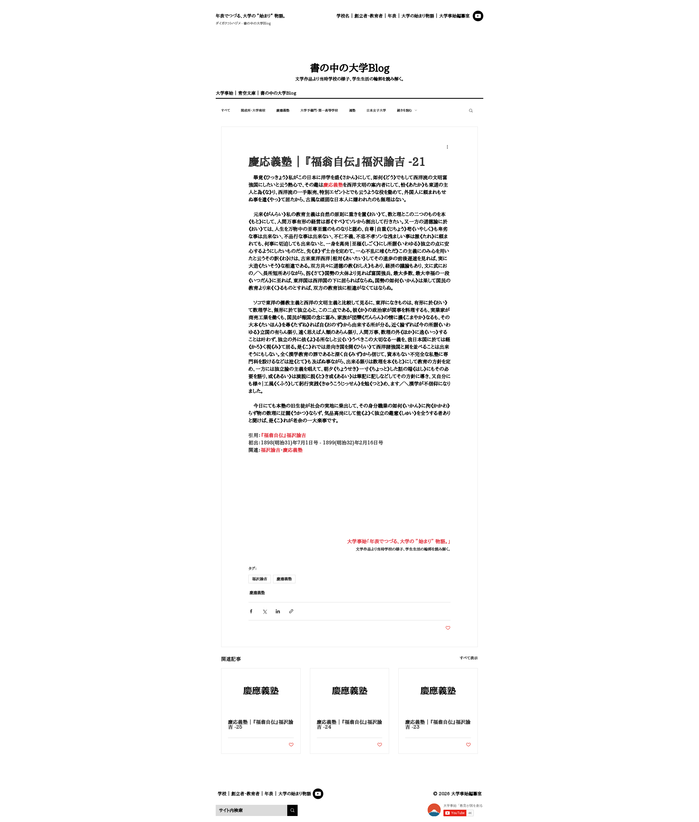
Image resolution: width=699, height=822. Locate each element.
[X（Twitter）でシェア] (264, 611)
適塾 (352, 110)
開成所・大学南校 (253, 110)
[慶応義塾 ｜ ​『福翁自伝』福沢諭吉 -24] (349, 690)
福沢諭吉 (259, 579)
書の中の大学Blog (257, 23)
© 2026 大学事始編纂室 (457, 793)
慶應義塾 (282, 110)
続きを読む (404, 110)
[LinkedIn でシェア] (277, 611)
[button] (470, 110)
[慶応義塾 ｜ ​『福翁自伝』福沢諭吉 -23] (438, 690)
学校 (222, 793)
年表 (392, 16)
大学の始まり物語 (417, 16)
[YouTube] (478, 16)
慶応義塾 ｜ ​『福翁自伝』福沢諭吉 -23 (437, 724)
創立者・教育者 (368, 16)
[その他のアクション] (447, 146)
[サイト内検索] (292, 810)
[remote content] (349, 495)
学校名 (343, 16)
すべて (225, 110)
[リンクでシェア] (291, 611)
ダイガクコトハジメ (228, 23)
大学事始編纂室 (454, 16)
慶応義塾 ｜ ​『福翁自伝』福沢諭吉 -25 (260, 724)
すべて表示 (469, 658)
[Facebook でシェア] (251, 611)
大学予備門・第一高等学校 (319, 110)
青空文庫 (247, 93)
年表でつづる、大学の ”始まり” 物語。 (250, 16)
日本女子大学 (376, 110)
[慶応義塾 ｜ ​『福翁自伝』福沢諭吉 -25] (260, 690)
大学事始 (224, 93)
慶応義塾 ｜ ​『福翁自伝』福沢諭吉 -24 (349, 724)
